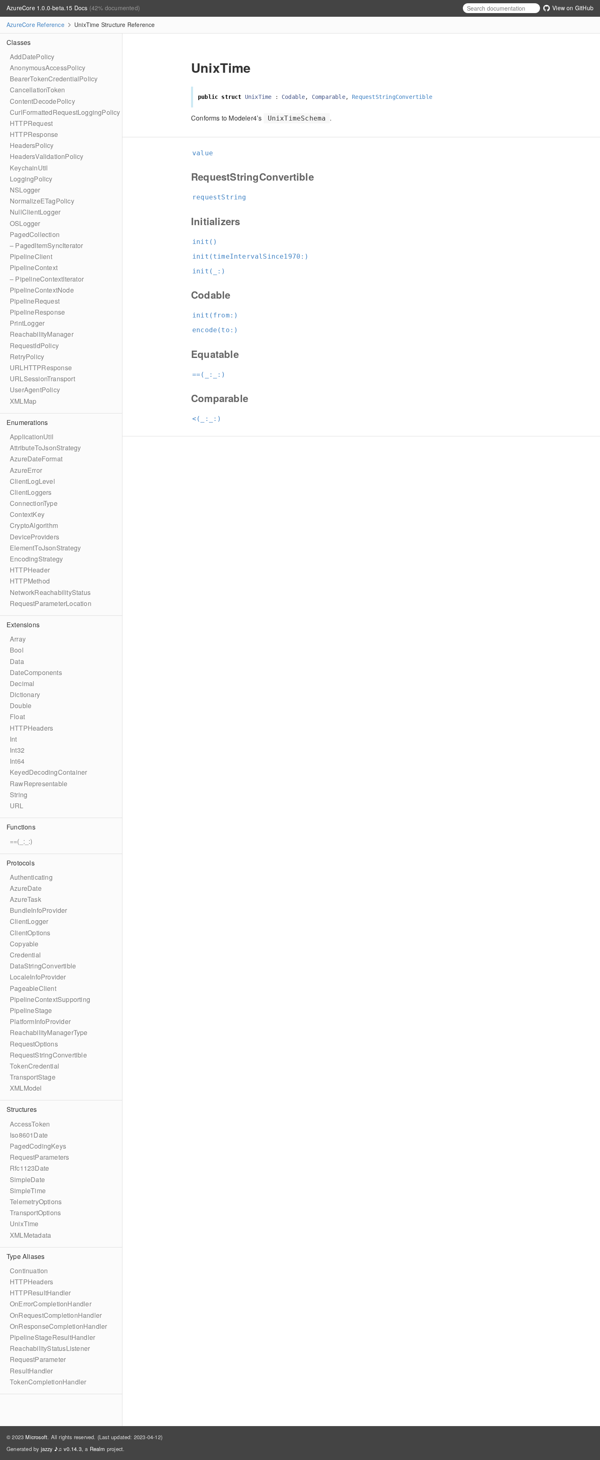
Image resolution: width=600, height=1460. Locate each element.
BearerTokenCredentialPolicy (54, 78)
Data (17, 661)
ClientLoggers (31, 492)
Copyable (24, 943)
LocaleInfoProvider (38, 977)
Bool (17, 650)
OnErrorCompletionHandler (50, 1303)
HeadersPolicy (32, 145)
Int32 (17, 750)
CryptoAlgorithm (34, 525)
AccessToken (30, 1124)
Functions (21, 827)
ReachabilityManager (41, 334)
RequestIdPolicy (34, 345)
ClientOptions (30, 932)
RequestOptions (34, 1044)
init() (208, 242)
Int (13, 739)
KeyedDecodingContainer (48, 772)
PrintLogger (27, 323)
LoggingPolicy (31, 178)
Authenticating (31, 877)
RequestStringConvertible (48, 1055)
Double (20, 705)
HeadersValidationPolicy (47, 156)
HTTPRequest (31, 123)
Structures (22, 1109)
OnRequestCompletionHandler (56, 1315)
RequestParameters (39, 1157)
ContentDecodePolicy (42, 101)
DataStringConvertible (43, 965)
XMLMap (23, 401)
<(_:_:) (210, 419)
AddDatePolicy (32, 56)
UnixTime (24, 1223)
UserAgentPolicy (35, 389)
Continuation (29, 1270)
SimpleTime (28, 1190)
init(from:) (218, 315)
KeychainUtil (29, 167)
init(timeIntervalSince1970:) (254, 256)
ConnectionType (34, 503)
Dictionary (25, 694)
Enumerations (27, 422)
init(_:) (212, 271)
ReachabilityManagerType (49, 1032)
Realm (97, 1449)
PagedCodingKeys (38, 1146)
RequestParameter (38, 1359)
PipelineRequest (35, 301)
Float (17, 716)
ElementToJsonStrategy (45, 547)
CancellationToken (37, 89)
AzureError (26, 470)
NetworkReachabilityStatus (50, 592)
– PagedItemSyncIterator (46, 245)
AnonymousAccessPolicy (47, 67)
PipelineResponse (37, 312)
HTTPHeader (30, 570)
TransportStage (33, 1077)
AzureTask (25, 899)
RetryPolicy (27, 356)
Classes (19, 42)
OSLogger (25, 223)
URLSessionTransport (42, 378)
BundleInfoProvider (38, 910)
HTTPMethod (30, 581)
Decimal (22, 683)
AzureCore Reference (35, 24)
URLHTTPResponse (41, 367)
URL (17, 805)
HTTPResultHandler (40, 1292)
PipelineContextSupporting (50, 999)
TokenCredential (34, 1066)
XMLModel (26, 1088)
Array (18, 639)
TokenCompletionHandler (48, 1381)
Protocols (21, 863)
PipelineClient (31, 256)
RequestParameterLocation (50, 603)
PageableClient (33, 988)
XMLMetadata (30, 1235)
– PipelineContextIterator (47, 279)
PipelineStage (31, 1010)
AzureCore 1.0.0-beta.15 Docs (48, 8)
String (18, 794)
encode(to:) (218, 330)
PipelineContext (34, 267)
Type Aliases (25, 1256)
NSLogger (25, 190)
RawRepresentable (38, 783)
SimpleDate (27, 1179)
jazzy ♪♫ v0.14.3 (61, 1449)
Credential (25, 954)
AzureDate (26, 888)
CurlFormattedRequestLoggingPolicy (65, 112)
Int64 (17, 761)
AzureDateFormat (36, 458)
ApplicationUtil (31, 436)
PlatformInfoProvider (40, 1021)
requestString (223, 197)
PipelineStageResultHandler (52, 1337)
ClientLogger (29, 921)
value (206, 153)
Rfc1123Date (29, 1168)
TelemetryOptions (36, 1201)
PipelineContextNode (42, 290)
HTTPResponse (34, 134)
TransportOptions (35, 1212)
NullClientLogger (35, 212)
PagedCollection (35, 234)
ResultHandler (31, 1370)
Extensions (23, 624)
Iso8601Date (29, 1135)
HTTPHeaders (31, 728)
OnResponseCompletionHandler (58, 1326)
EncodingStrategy (36, 558)
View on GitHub (572, 8)
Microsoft (36, 1437)
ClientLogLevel (32, 481)
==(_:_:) (21, 841)
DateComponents (36, 672)
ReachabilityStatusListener (50, 1348)
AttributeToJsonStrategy (45, 447)
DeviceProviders (34, 536)
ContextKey (27, 514)
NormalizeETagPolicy (42, 201)
